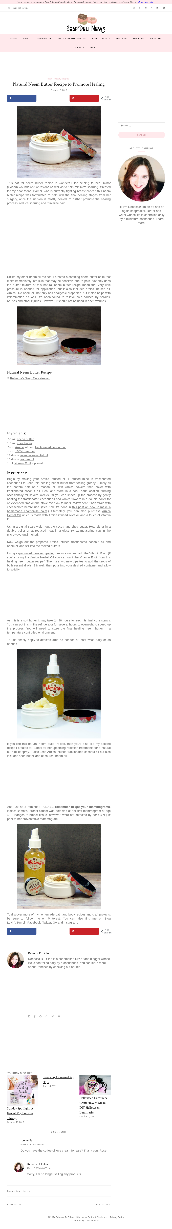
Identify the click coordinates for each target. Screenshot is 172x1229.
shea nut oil (26, 756)
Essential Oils (101, 38)
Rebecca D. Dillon (39, 953)
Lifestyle (156, 38)
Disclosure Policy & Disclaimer (92, 1217)
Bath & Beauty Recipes (72, 38)
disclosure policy (146, 2)
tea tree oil (27, 459)
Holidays (139, 38)
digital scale (27, 526)
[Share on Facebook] (21, 98)
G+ (55, 922)
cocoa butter (25, 439)
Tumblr (21, 922)
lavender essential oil (34, 455)
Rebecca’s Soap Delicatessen (30, 378)
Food (93, 47)
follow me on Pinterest (43, 918)
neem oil (29, 293)
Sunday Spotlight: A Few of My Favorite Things (20, 1113)
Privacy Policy (117, 1217)
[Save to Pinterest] (84, 98)
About (27, 38)
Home (13, 38)
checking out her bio (66, 967)
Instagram (70, 922)
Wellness (122, 38)
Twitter (46, 922)
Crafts (79, 47)
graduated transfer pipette (35, 553)
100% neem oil (25, 451)
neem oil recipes (40, 277)
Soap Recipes (45, 38)
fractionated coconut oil (50, 447)
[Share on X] (53, 98)
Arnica (11, 293)
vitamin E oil (22, 463)
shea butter (24, 443)
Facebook (34, 922)
